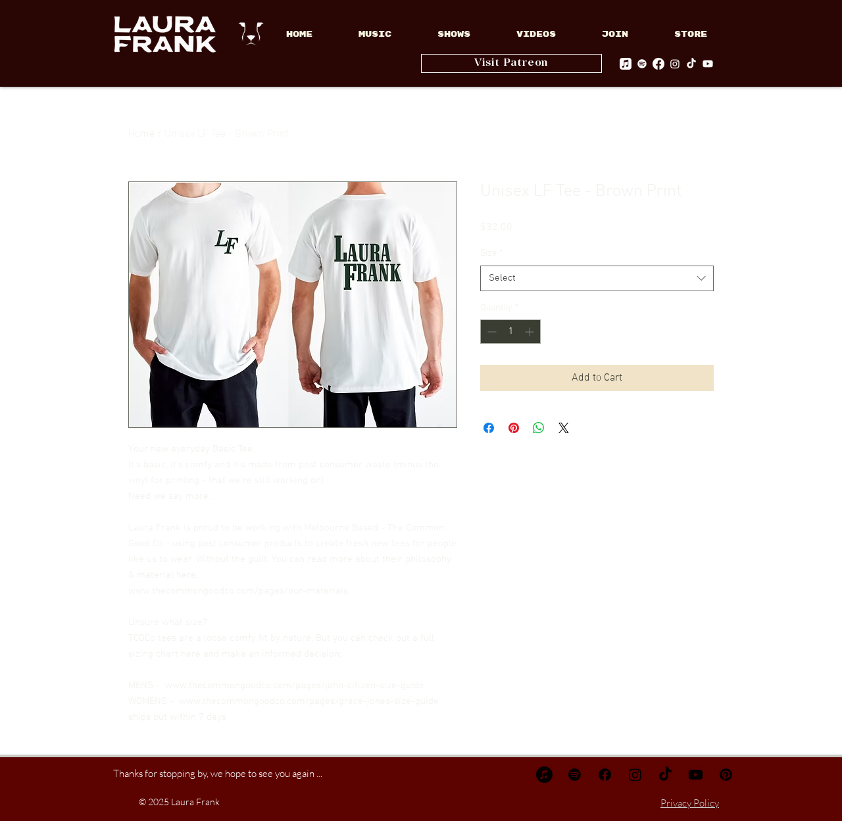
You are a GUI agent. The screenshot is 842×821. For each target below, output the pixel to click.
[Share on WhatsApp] (539, 428)
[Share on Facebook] (489, 428)
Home (141, 134)
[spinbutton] (510, 331)
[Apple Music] (626, 64)
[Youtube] (708, 64)
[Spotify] (642, 64)
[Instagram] (675, 64)
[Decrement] (490, 331)
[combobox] (597, 278)
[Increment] (530, 331)
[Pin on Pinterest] (514, 428)
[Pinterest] (726, 774)
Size (491, 253)
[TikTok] (691, 64)
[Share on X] (564, 428)
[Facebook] (658, 64)
